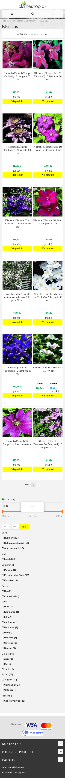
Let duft (10, 559)
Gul (8, 601)
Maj (8, 664)
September (12, 685)
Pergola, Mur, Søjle (16, 575)
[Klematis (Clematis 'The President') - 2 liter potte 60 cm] (17, 201)
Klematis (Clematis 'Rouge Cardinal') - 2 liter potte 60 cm (17, 76)
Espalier (11, 580)
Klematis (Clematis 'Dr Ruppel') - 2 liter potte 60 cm (17, 443)
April (8, 659)
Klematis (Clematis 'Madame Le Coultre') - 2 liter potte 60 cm (47, 297)
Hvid (8, 606)
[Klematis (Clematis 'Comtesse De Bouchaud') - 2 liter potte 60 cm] (47, 422)
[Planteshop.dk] (32, 5)
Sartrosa (10, 643)
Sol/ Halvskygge (15, 701)
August (10, 679)
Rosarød (10, 637)
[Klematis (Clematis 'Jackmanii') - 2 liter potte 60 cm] (17, 349)
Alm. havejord (14, 548)
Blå (7, 591)
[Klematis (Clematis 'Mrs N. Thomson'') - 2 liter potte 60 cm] (47, 54)
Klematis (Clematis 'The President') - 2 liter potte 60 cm (17, 223)
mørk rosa (11, 622)
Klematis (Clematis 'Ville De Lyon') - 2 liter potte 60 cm (48, 148)
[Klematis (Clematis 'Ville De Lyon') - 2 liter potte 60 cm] (47, 128)
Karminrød (11, 612)
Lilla (8, 617)
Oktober (10, 690)
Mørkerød (11, 627)
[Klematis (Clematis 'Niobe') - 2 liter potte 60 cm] (47, 201)
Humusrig (11, 537)
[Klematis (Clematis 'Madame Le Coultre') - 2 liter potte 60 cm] (47, 275)
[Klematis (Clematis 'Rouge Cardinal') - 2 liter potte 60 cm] (17, 54)
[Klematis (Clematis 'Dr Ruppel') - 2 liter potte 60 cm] (17, 422)
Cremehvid (11, 596)
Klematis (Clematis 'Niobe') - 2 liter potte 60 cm (47, 222)
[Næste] (38, 485)
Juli (8, 674)
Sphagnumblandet (16, 543)
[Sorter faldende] (46, 34)
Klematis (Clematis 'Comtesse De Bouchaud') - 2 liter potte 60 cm (47, 444)
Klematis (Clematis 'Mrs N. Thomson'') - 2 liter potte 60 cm (48, 76)
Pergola (10, 570)
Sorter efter (22, 34)
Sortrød (10, 648)
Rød (8, 632)
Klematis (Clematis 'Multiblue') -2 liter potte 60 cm (17, 150)
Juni (9, 669)
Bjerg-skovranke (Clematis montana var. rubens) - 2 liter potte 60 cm (17, 297)
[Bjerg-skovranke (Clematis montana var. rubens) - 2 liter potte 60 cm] (17, 275)
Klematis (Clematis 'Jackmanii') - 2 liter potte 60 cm (17, 370)
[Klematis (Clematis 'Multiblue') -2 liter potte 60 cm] (17, 128)
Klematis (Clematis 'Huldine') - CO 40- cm (47, 369)
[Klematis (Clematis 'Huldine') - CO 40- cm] (47, 349)
